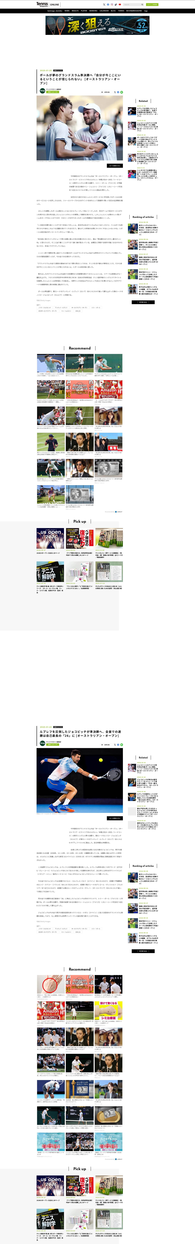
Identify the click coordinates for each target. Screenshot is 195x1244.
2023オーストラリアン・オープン (47, 311)
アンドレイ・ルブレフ (61, 307)
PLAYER (84, 11)
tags (146, 11)
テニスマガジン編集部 (53, 89)
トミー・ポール (96, 307)
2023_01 (77, 311)
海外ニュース (58, 70)
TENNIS (121, 11)
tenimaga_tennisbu (54, 11)
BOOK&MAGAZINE (134, 11)
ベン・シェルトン (66, 311)
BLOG (113, 11)
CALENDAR (104, 11)
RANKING (93, 11)
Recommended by (110, 511)
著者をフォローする (52, 92)
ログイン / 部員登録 (152, 4)
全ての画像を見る (114, 166)
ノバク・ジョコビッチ (44, 307)
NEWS (67, 11)
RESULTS (75, 11)
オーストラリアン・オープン (79, 307)
